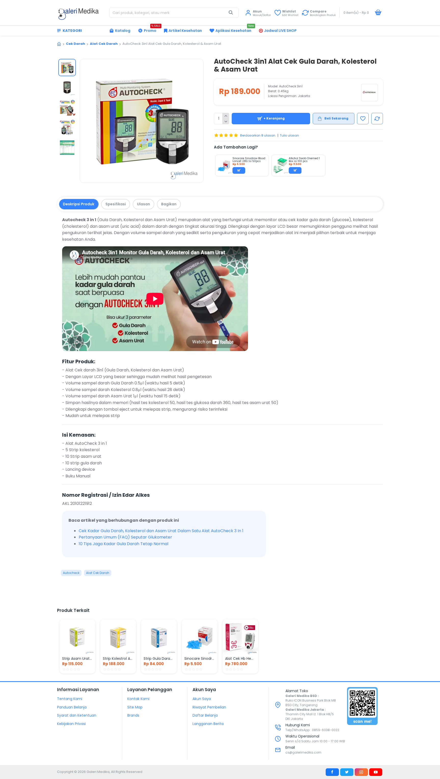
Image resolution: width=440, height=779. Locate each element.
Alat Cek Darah (104, 43)
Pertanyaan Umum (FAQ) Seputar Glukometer (125, 537)
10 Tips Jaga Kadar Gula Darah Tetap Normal (123, 544)
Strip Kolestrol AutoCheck (118, 658)
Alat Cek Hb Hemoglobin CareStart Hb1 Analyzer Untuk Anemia (240, 658)
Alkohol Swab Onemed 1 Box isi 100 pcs (304, 160)
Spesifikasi (115, 204)
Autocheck (71, 573)
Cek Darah (75, 43)
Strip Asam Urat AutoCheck (77, 658)
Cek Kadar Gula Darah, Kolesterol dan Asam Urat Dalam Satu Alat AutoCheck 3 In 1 (161, 531)
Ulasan (143, 204)
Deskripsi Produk (78, 204)
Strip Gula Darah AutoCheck (159, 658)
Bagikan (168, 204)
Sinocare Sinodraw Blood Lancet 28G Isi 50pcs (248, 160)
